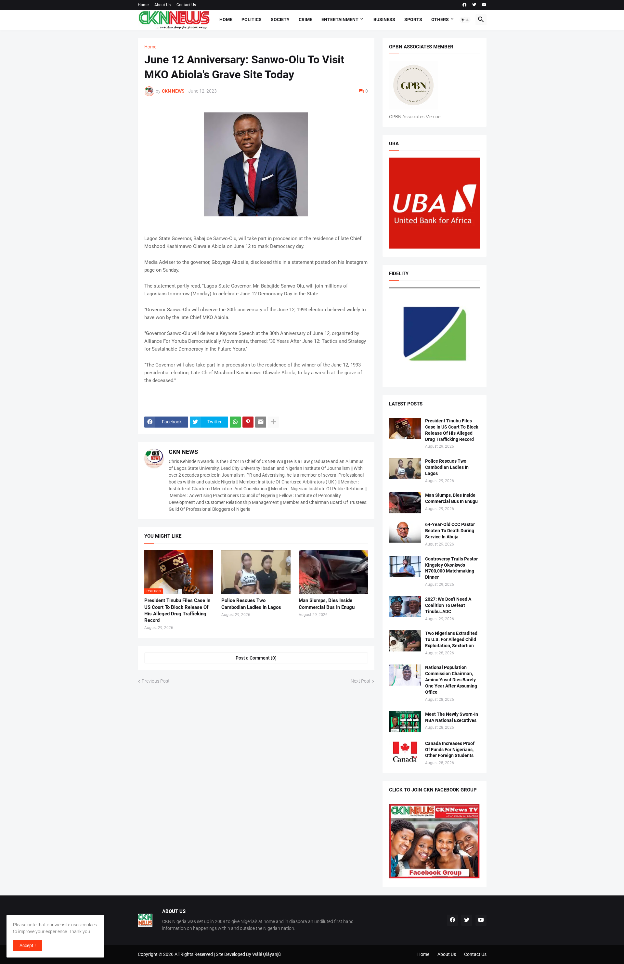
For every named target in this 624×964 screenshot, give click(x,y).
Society (280, 19)
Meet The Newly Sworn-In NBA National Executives (451, 717)
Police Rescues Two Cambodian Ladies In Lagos (251, 604)
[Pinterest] (248, 422)
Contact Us (186, 5)
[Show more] (273, 422)
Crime (305, 19)
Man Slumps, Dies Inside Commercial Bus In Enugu (327, 604)
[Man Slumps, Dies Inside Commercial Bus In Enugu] (333, 572)
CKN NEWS (183, 451)
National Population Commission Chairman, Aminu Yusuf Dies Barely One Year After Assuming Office (451, 680)
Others (440, 19)
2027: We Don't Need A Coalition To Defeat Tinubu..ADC (448, 605)
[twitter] (474, 5)
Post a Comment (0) (256, 658)
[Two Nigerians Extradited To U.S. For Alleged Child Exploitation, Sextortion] (405, 640)
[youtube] (484, 5)
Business (384, 19)
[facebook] (464, 5)
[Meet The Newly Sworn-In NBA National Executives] (405, 721)
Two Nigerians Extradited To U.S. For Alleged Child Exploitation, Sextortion (451, 639)
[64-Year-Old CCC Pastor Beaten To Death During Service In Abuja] (405, 532)
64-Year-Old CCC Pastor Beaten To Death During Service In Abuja (450, 530)
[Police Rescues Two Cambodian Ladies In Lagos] (256, 572)
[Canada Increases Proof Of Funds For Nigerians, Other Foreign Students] (405, 751)
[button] (465, 20)
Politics (251, 19)
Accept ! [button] (28, 945)
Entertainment (339, 19)
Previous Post (156, 681)
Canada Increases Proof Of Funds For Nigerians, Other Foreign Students (449, 749)
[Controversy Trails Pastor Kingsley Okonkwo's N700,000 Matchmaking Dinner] (405, 566)
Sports (413, 19)
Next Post (360, 681)
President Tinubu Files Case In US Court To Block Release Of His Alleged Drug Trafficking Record (177, 610)
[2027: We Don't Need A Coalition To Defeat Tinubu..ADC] (405, 606)
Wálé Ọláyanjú (266, 954)
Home (143, 5)
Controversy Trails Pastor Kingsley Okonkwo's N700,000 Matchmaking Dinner (451, 568)
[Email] (260, 422)
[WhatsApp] (235, 422)
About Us (162, 5)
